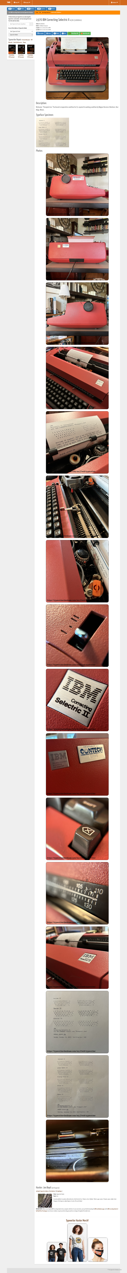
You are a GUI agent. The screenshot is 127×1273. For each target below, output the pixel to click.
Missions (27, 2)
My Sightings (59, 1191)
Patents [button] (52, 9)
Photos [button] (56, 33)
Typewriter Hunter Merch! (77, 1220)
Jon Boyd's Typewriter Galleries (42, 1191)
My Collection (52, 1191)
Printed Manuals (26, 40)
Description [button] (41, 33)
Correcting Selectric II (46, 12)
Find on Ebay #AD (74, 33)
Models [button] (21, 9)
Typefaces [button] (41, 9)
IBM (40, 12)
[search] (20, 31)
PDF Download (11, 57)
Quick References (17, 42)
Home (37, 12)
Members (114, 2)
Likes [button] (64, 33)
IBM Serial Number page (99, 1209)
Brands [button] (12, 9)
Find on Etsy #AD (85, 33)
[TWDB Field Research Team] (98, 1250)
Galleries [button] (30, 9)
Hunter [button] (49, 33)
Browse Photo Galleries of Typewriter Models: (17, 28)
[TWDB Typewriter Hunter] (57, 1252)
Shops (24, 42)
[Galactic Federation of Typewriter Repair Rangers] (77, 1243)
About (16, 2)
